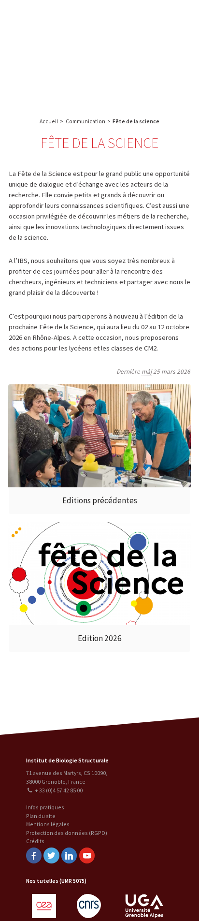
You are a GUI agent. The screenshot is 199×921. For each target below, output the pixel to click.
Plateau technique (147, 37)
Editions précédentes (99, 500)
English (57, 54)
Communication (147, 57)
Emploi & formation (146, 76)
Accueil (49, 121)
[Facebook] (34, 855)
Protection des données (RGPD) (66, 832)
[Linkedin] (69, 855)
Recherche (171, 18)
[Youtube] (87, 855)
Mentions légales (48, 824)
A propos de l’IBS (127, 18)
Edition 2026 (100, 638)
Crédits (35, 841)
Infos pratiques (45, 807)
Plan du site (41, 815)
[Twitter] (51, 855)
